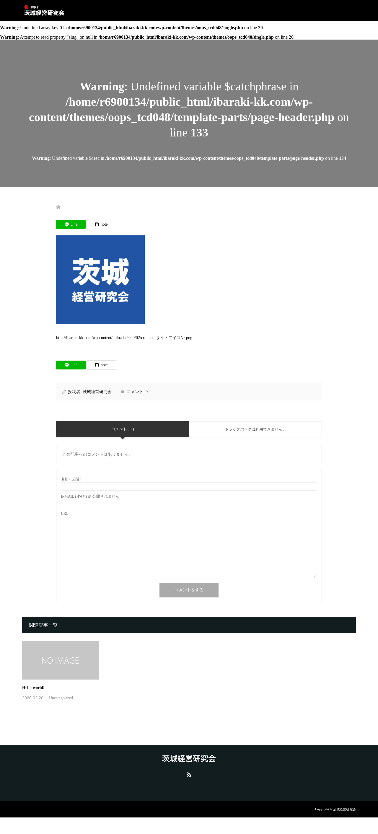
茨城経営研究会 (97, 392)
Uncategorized (61, 698)
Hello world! (33, 687)
